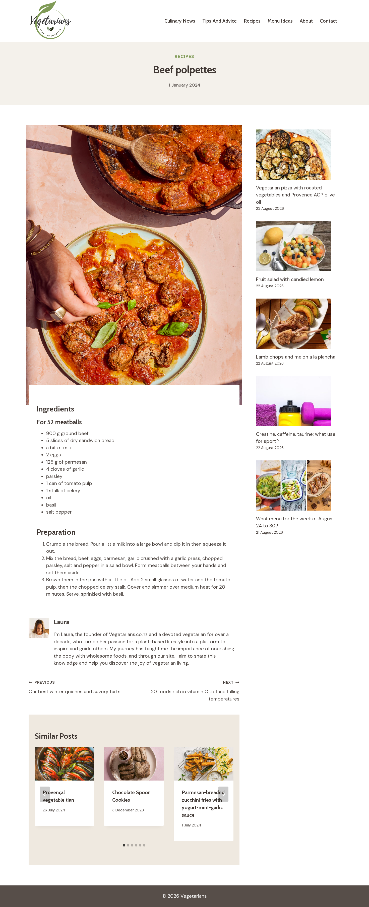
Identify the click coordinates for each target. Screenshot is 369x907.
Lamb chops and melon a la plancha (295, 357)
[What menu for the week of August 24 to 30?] (298, 485)
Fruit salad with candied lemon (290, 279)
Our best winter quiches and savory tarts (74, 687)
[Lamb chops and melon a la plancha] (298, 324)
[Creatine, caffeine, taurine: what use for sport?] (298, 401)
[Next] (223, 794)
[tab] (124, 845)
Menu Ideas (280, 21)
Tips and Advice (219, 21)
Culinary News (179, 21)
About (306, 21)
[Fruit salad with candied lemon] (298, 246)
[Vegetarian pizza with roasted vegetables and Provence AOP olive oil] (298, 154)
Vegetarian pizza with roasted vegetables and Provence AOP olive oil (295, 195)
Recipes (252, 21)
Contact (328, 21)
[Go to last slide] (45, 794)
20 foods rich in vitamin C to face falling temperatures (195, 691)
